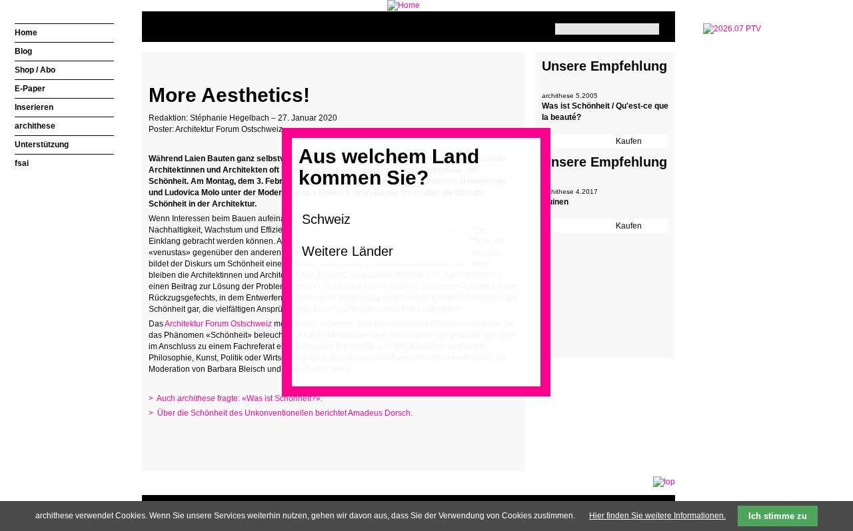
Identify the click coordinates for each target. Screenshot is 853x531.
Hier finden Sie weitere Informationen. (657, 515)
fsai (22, 163)
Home (26, 32)
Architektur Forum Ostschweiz (218, 323)
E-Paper (30, 88)
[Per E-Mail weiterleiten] (195, 439)
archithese (35, 126)
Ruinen (555, 202)
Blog (23, 51)
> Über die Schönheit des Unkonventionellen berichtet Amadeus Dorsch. (281, 413)
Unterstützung (42, 144)
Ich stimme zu (777, 516)
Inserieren (34, 107)
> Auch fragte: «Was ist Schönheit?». (236, 398)
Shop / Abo (35, 70)
